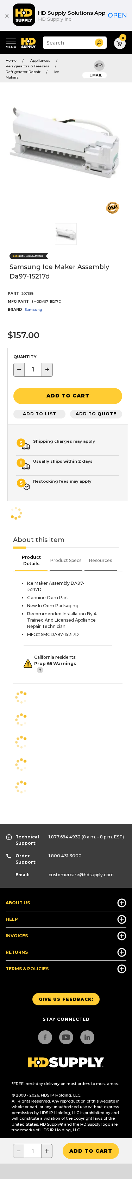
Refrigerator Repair (23, 71)
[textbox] (33, 369)
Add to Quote (96, 413)
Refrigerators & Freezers (27, 66)
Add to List (39, 413)
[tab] (31, 561)
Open (117, 15)
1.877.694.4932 (65, 836)
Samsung (33, 309)
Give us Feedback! (66, 999)
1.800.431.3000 (65, 855)
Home (11, 60)
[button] (99, 42)
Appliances (40, 60)
